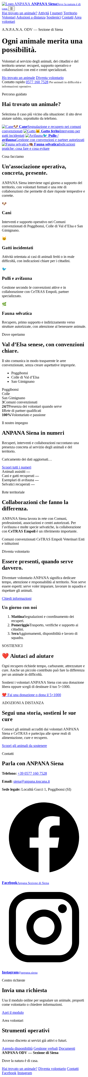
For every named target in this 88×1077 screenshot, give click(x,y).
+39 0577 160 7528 (32, 773)
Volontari (8, 17)
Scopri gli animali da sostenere (24, 746)
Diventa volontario (50, 78)
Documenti (67, 1048)
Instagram (24, 1073)
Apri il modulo (13, 1012)
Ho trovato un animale (18, 78)
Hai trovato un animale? (19, 13)
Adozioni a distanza (31, 17)
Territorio (70, 13)
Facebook (9, 1073)
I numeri (56, 13)
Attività (43, 13)
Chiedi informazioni (16, 598)
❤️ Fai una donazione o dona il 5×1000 (31, 695)
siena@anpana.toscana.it (31, 781)
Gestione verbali (46, 1048)
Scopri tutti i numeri (16, 467)
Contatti (67, 17)
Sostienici (53, 17)
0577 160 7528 (37, 82)
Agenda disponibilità (17, 1048)
